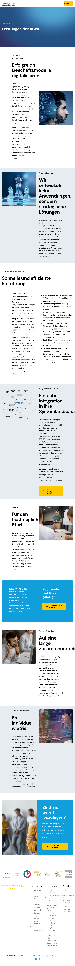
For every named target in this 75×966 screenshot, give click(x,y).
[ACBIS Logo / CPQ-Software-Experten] (8, 3)
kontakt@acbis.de (52, 956)
